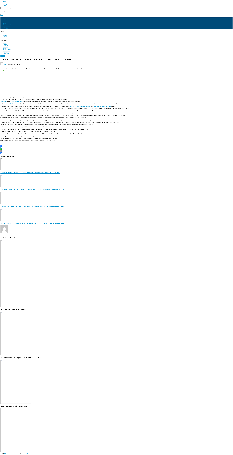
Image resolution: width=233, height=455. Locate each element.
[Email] (116, 151)
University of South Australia (16, 101)
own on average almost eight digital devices (80, 106)
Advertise (5, 4)
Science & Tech (6, 26)
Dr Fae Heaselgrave (13, 104)
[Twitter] (116, 147)
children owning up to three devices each (102, 106)
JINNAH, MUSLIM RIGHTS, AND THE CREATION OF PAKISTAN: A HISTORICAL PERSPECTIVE (32, 206)
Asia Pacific (5, 22)
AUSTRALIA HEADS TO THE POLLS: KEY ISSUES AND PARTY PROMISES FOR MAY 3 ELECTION (32, 190)
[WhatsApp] (116, 149)
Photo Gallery (6, 28)
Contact (4, 5)
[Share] (116, 153)
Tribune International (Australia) (11, 454)
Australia (5, 19)
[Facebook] (116, 146)
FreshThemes (28, 454)
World (4, 23)
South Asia (5, 20)
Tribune (5, 64)
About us (5, 3)
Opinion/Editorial (7, 24)
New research (3, 101)
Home (4, 1)
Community (5, 27)
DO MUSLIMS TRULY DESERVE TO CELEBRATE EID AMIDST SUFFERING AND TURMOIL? (30, 173)
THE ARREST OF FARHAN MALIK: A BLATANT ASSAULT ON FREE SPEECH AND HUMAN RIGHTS (33, 223)
